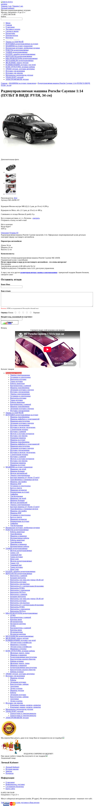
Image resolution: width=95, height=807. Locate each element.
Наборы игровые (17, 661)
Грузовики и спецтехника (20, 377)
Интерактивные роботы (19, 538)
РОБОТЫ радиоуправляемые (17, 530)
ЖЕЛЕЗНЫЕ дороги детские (17, 638)
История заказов (12, 769)
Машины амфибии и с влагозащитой (24, 419)
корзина (4, 4)
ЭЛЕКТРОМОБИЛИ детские (17, 718)
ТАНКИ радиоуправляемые (16, 548)
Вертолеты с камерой (18, 576)
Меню (8, 23)
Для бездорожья (16, 496)
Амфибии (14, 494)
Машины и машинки (18, 536)
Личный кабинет (7, 8)
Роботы (13, 680)
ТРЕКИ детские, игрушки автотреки (20, 674)
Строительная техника (19, 429)
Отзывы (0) (13, 233)
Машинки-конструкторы (20, 421)
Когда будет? (6, 227)
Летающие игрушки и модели (22, 390)
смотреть (36, 218)
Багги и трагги (16, 488)
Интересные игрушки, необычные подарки (23, 528)
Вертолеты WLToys (18, 592)
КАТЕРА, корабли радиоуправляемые (20, 571)
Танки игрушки (16, 381)
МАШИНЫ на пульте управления (22, 83)
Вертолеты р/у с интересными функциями (27, 586)
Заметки (9, 771)
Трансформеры (16, 534)
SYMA (13, 615)
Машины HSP (15, 484)
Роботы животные (17, 383)
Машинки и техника (18, 645)
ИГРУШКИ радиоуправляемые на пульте (22, 415)
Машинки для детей (18, 469)
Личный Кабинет (12, 767)
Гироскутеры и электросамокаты (23, 713)
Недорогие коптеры (18, 624)
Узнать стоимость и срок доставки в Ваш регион (20, 803)
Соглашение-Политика (15, 787)
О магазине (10, 782)
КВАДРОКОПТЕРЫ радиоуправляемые (22, 613)
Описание (5, 233)
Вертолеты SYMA (17, 588)
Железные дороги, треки (20, 653)
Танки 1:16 (14, 553)
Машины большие (17, 471)
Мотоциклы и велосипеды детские (19, 709)
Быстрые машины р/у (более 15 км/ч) (24, 477)
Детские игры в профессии (21, 642)
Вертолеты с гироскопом (20, 590)
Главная (4, 83)
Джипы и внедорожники (20, 375)
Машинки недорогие (18, 490)
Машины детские (17, 678)
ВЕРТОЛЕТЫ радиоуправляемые (19, 574)
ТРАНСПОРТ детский (14, 711)
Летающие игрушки (18, 682)
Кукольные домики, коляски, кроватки (25, 705)
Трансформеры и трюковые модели (24, 480)
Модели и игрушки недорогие (22, 434)
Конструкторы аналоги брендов (22, 659)
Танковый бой (16, 555)
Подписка (9, 773)
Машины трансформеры (19, 388)
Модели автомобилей (18, 473)
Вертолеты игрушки (18, 379)
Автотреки (14, 686)
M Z (15, 198)
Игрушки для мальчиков (19, 392)
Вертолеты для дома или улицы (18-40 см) (27, 580)
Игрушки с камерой (18, 432)
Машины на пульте (17, 440)
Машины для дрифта (18, 482)
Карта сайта (10, 789)
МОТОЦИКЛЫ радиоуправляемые (19, 636)
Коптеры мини (16, 619)
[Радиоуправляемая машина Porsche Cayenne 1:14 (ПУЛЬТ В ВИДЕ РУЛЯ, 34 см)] (30, 157)
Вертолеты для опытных (20, 584)
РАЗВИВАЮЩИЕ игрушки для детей (21, 640)
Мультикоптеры (16, 622)
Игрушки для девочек (18, 436)
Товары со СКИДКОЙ (14, 413)
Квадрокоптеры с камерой (20, 386)
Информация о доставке (15, 784)
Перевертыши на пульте (19, 492)
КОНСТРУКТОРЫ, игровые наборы (20, 651)
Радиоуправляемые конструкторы (23, 657)
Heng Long (14, 559)
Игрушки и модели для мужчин (22, 427)
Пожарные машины (18, 438)
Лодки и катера (16, 688)
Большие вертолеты (18, 578)
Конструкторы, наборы (19, 684)
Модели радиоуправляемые (21, 551)
